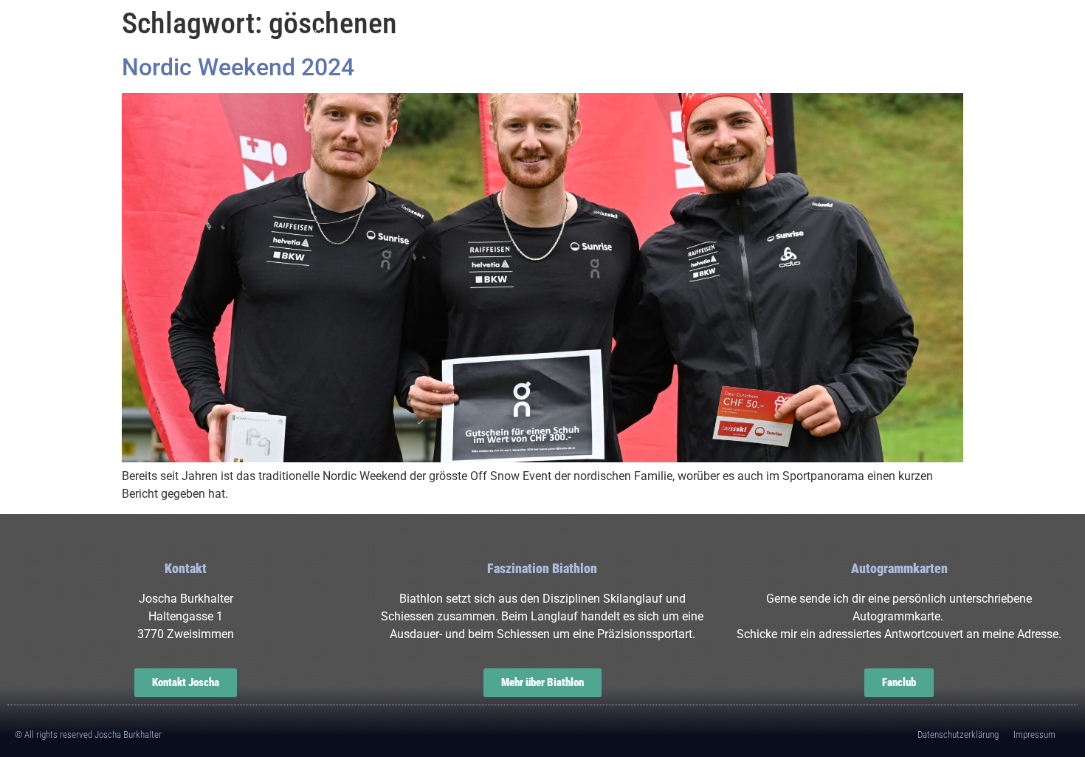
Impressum (1034, 734)
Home (238, 38)
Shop (850, 38)
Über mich (342, 38)
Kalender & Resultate (610, 38)
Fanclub (756, 38)
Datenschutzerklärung (958, 734)
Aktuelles (458, 38)
